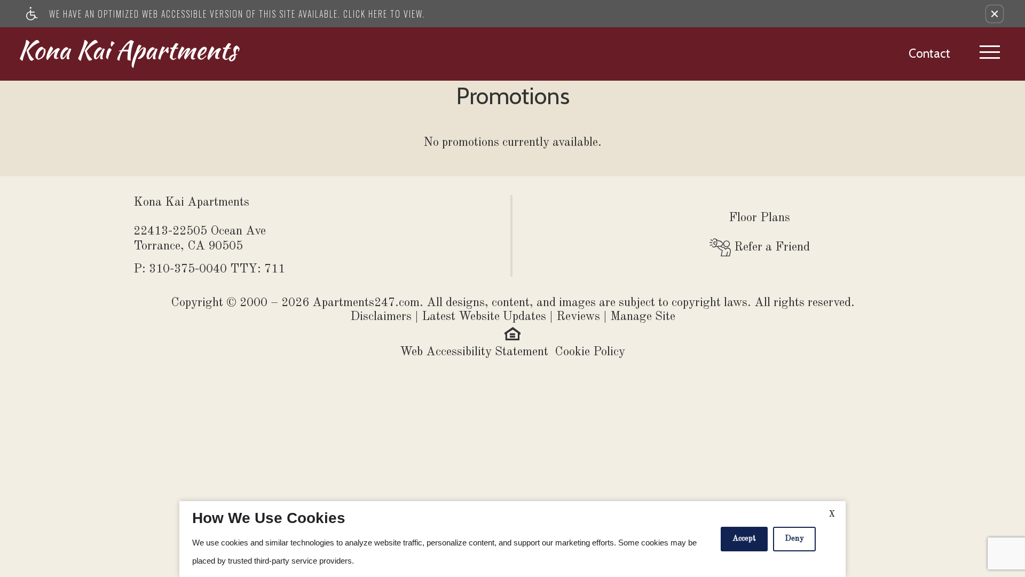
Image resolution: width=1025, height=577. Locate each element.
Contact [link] (929, 53)
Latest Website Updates (484, 316)
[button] (994, 13)
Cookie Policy (590, 352)
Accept (744, 539)
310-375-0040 (217, 269)
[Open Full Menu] (990, 54)
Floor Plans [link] (759, 218)
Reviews (578, 316)
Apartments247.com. (367, 303)
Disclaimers (381, 316)
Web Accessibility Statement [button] (474, 352)
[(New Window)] (512, 332)
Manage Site (642, 316)
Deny (794, 539)
